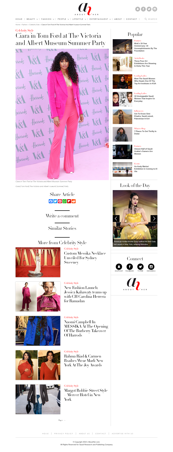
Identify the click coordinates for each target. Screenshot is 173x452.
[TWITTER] (140, 267)
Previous (116, 218)
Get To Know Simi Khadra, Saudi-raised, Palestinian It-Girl (143, 116)
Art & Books (139, 58)
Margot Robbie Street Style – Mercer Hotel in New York (86, 395)
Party (66, 186)
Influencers (138, 111)
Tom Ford (25, 186)
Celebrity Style (34, 25)
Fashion (46, 19)
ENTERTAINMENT (99, 19)
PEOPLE (62, 19)
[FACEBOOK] (130, 267)
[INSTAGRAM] (151, 267)
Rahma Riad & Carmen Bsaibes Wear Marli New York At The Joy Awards (83, 360)
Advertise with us (122, 434)
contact (131, 19)
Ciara (18, 186)
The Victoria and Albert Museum (43, 186)
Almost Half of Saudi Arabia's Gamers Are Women (143, 151)
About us (84, 434)
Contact (100, 434)
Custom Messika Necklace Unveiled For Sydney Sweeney (85, 258)
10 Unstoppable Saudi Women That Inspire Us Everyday (144, 98)
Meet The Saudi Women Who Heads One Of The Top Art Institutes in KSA (145, 81)
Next (154, 218)
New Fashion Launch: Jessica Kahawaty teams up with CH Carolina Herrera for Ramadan (85, 294)
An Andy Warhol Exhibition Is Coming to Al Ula (145, 168)
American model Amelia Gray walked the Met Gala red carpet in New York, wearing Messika (135, 242)
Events (137, 163)
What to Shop (139, 128)
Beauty (31, 19)
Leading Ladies (140, 76)
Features (137, 40)
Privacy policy (63, 434)
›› (64, 420)
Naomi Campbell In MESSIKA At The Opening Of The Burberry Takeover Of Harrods (86, 329)
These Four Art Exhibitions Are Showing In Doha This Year (145, 63)
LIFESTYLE (78, 19)
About (118, 19)
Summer (60, 186)
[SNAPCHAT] (119, 267)
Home (19, 19)
